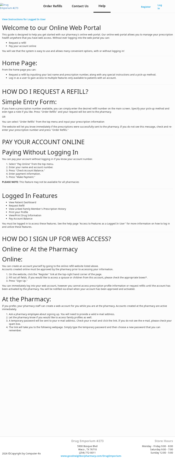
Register (146, 6)
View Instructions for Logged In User (24, 19)
